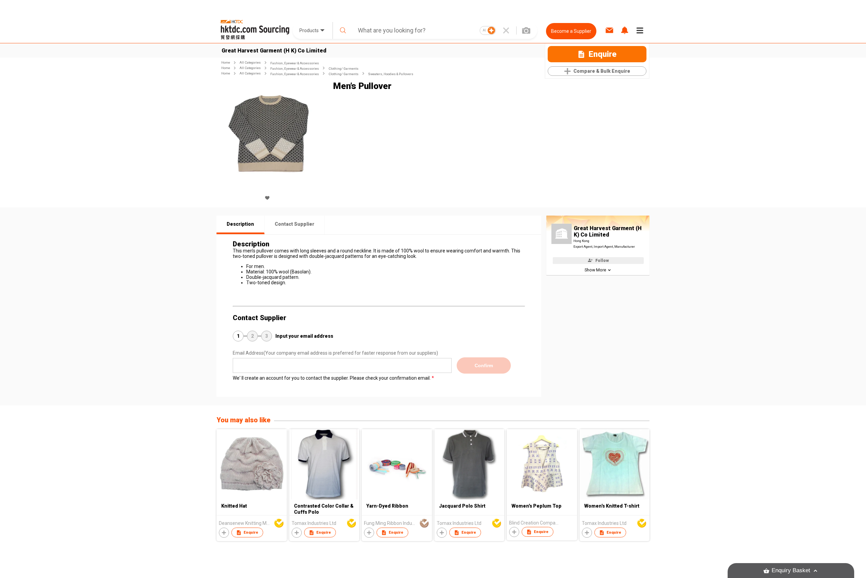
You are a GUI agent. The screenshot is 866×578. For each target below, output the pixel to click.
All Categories (250, 62)
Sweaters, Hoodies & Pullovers (390, 74)
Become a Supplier (571, 31)
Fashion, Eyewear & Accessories (294, 63)
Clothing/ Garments (343, 68)
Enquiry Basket (791, 570)
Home (225, 62)
